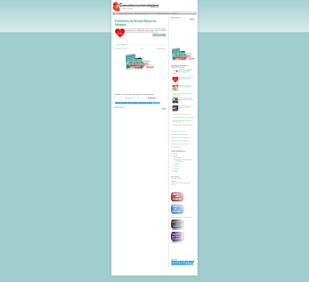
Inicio (114, 13)
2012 (174, 171)
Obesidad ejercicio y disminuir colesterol (182, 125)
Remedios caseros (175, 147)
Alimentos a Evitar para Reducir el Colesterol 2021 (186, 86)
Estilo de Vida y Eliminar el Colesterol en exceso (185, 106)
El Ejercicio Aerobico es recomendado (180, 137)
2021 (174, 153)
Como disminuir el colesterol (178, 131)
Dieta (130, 103)
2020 (174, 155)
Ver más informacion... (159, 34)
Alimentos (118, 103)
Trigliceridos (156, 103)
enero (175, 168)
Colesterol (124, 103)
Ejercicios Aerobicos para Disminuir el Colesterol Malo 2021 (186, 99)
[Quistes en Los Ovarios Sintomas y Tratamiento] (177, 242)
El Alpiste (174, 13)
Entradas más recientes (121, 48)
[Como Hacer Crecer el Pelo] (177, 229)
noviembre (177, 157)
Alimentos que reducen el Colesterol (180, 144)
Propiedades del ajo (176, 178)
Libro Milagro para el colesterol (161, 13)
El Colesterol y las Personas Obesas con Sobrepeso (186, 78)
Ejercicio (135, 103)
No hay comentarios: (122, 44)
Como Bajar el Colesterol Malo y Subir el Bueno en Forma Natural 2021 (185, 71)
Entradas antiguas (161, 48)
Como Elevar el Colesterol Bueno (179, 140)
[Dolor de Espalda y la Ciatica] (177, 214)
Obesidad (149, 103)
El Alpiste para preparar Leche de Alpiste (181, 217)
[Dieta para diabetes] (177, 202)
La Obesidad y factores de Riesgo (179, 134)
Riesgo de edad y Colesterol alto (143, 13)
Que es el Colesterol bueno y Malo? (181, 114)
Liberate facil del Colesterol (125, 13)
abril (175, 166)
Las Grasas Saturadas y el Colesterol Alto (183, 117)
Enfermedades (142, 103)
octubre (176, 163)
